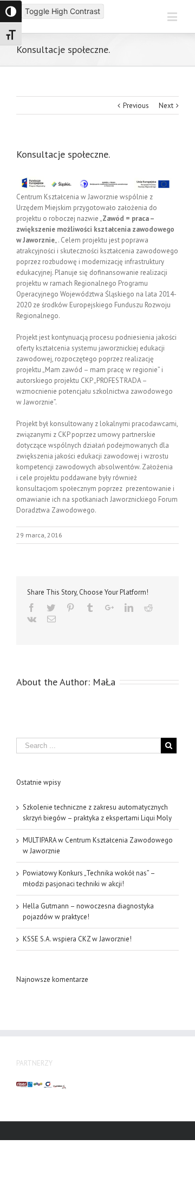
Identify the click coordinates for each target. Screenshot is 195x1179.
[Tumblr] (90, 607)
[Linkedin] (129, 607)
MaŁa (104, 682)
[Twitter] (51, 607)
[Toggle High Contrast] (11, 11)
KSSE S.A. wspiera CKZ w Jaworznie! (77, 939)
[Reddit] (148, 607)
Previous (136, 105)
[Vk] (31, 619)
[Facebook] (31, 607)
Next (166, 105)
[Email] (51, 619)
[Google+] (109, 607)
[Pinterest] (70, 607)
